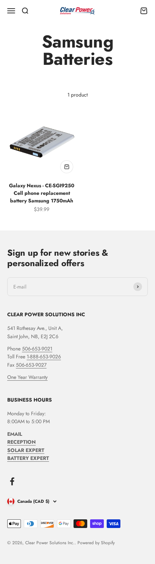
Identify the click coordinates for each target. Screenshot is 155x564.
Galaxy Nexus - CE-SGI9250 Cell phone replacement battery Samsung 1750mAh (41, 193)
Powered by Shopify (96, 543)
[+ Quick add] (66, 166)
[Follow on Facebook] (12, 481)
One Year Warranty (27, 377)
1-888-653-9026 (44, 356)
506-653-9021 (37, 348)
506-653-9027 (31, 364)
